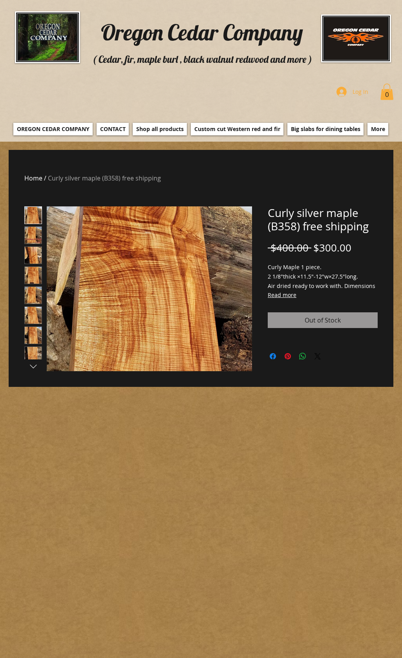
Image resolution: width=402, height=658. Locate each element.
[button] (387, 92)
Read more (282, 295)
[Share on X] (317, 356)
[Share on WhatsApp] (302, 356)
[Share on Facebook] (273, 356)
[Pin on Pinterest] (287, 356)
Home (33, 178)
